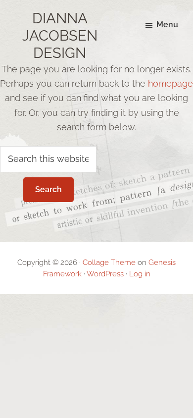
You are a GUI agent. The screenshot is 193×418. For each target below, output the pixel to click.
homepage (170, 83)
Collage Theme (109, 262)
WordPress (105, 273)
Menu (167, 24)
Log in (139, 273)
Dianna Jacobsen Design (59, 35)
